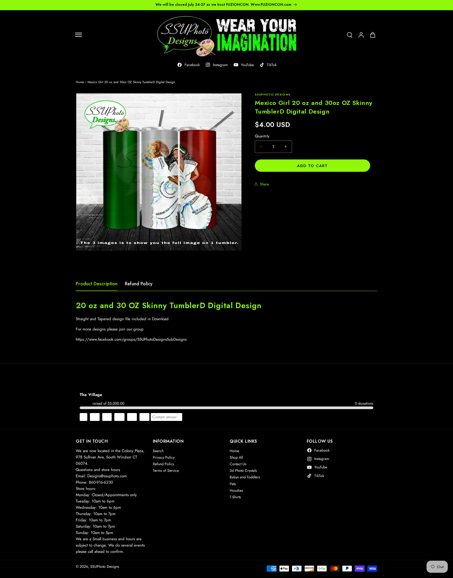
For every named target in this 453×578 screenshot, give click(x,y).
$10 (94, 417)
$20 (119, 417)
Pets (233, 483)
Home (80, 82)
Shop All (236, 457)
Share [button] (264, 183)
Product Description (96, 283)
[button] (78, 35)
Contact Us (238, 464)
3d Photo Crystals (243, 470)
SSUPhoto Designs (104, 566)
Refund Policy (139, 283)
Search (158, 450)
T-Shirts (235, 497)
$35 (132, 417)
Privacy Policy (164, 457)
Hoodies (236, 490)
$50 (144, 417)
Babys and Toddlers (245, 477)
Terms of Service (166, 470)
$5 (83, 417)
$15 (107, 417)
